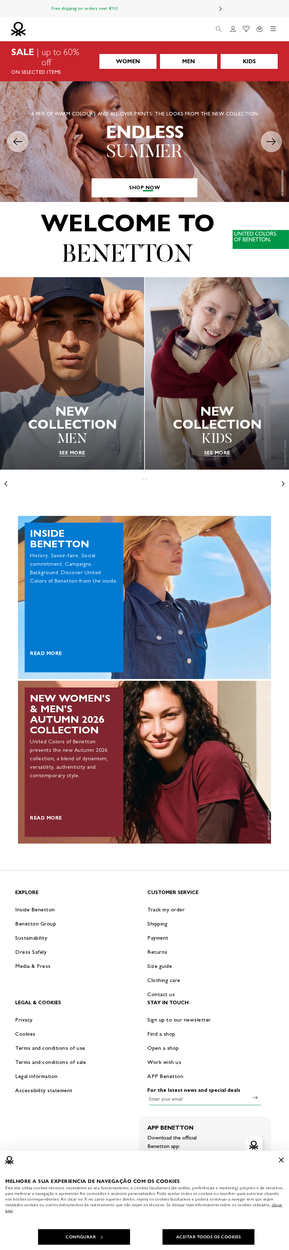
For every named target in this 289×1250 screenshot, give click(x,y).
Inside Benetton (35, 909)
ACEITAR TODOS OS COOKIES (208, 1236)
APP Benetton (165, 1076)
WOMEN (128, 61)
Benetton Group (35, 923)
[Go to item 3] (152, 190)
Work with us (164, 1062)
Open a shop (163, 1047)
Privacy (24, 1019)
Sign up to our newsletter (179, 1019)
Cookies (25, 1033)
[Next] (220, 8)
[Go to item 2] (149, 190)
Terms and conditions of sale (50, 1062)
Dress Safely (31, 951)
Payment (157, 937)
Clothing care (163, 980)
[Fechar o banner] (281, 1159)
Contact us (161, 994)
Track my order (166, 909)
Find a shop (161, 1033)
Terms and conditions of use (50, 1047)
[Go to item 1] (141, 190)
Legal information (36, 1076)
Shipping (157, 923)
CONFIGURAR (81, 1236)
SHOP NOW (144, 188)
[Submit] (255, 1097)
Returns (157, 951)
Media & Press (33, 966)
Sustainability (31, 937)
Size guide (159, 966)
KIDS (249, 61)
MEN (188, 61)
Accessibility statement (44, 1090)
